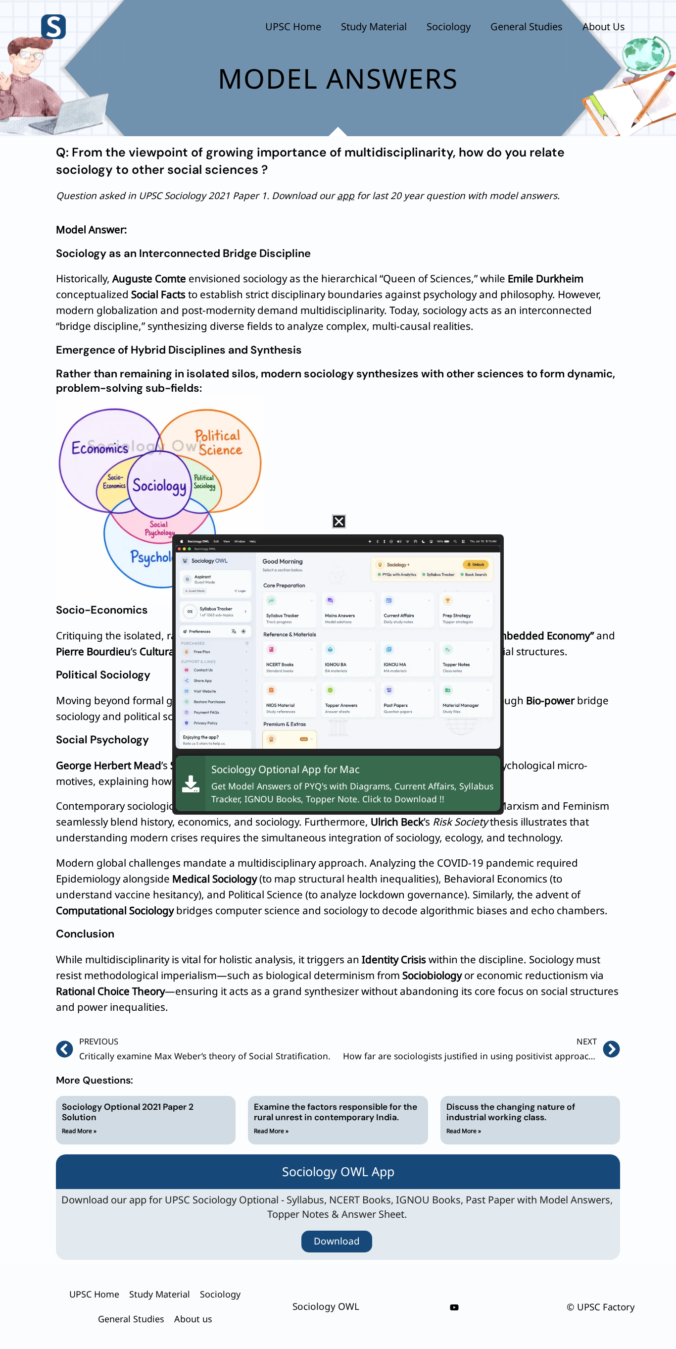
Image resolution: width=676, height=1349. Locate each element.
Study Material (374, 26)
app (345, 195)
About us (603, 26)
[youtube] (454, 1307)
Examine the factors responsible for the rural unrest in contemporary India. (335, 1112)
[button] (339, 521)
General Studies (526, 26)
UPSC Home (293, 26)
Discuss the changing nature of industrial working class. (510, 1112)
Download (337, 1241)
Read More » (79, 1131)
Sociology (449, 26)
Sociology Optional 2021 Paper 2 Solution (127, 1112)
